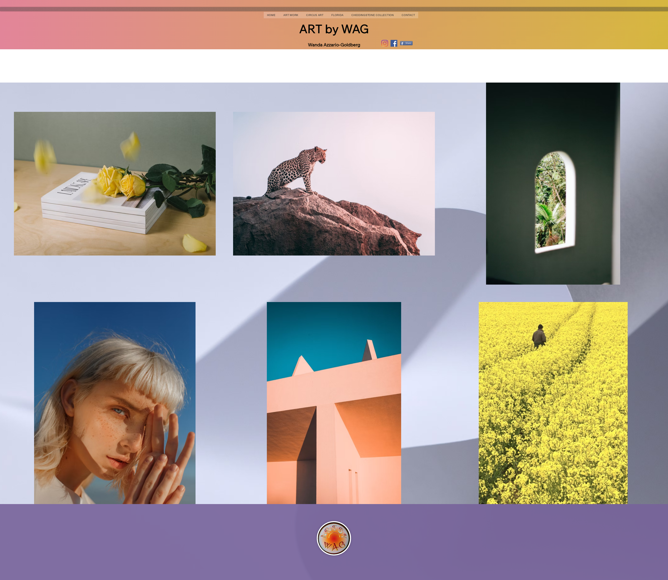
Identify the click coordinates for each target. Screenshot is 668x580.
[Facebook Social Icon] (394, 43)
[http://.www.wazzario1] (384, 43)
